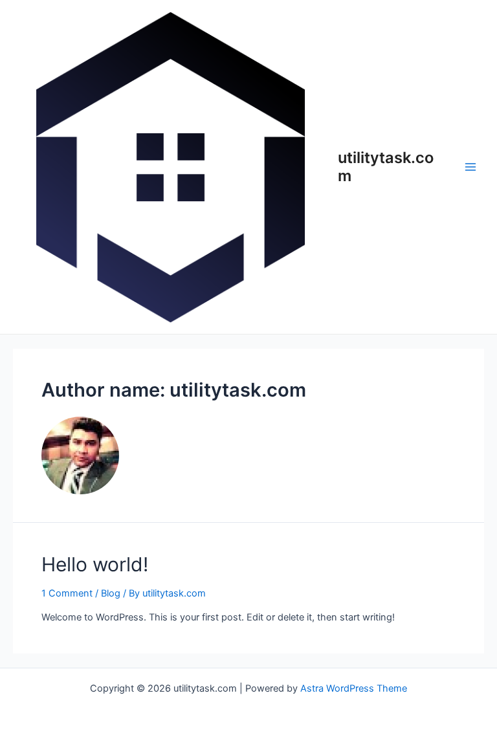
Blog (110, 593)
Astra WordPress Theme (353, 688)
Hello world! (94, 564)
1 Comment (67, 593)
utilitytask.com (386, 166)
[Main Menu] (470, 167)
